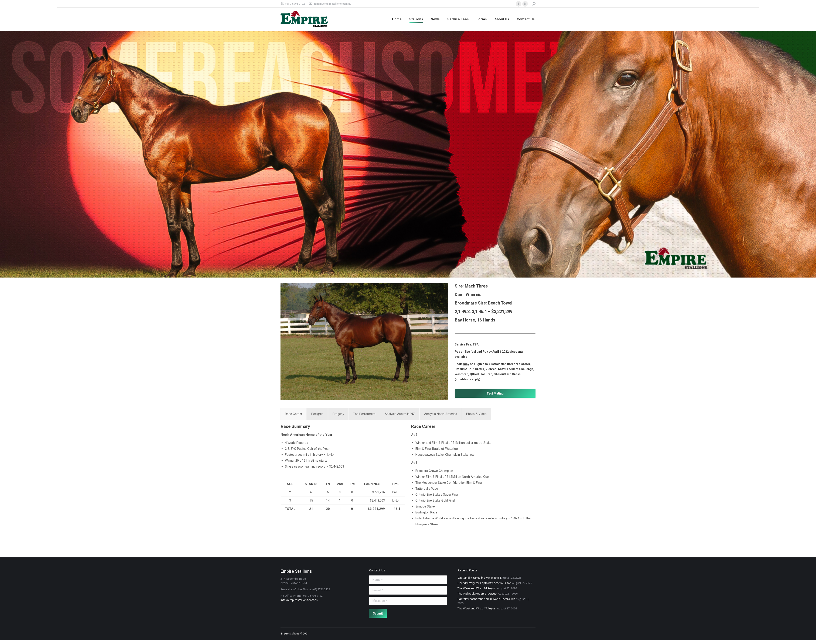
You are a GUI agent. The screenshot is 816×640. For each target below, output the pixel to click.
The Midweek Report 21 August (477, 593)
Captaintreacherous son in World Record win (486, 599)
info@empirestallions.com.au (299, 600)
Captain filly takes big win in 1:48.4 (479, 577)
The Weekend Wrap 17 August (477, 608)
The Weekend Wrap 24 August (477, 588)
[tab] (293, 414)
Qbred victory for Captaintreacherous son (484, 583)
